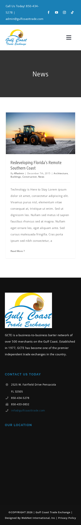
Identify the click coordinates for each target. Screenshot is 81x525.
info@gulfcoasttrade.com (28, 410)
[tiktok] (72, 12)
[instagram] (64, 12)
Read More (17, 251)
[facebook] (49, 12)
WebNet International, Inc (38, 518)
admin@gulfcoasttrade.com (25, 19)
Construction (29, 176)
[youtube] (56, 12)
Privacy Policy (67, 518)
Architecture (61, 173)
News (41, 176)
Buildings (16, 176)
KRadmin (19, 173)
